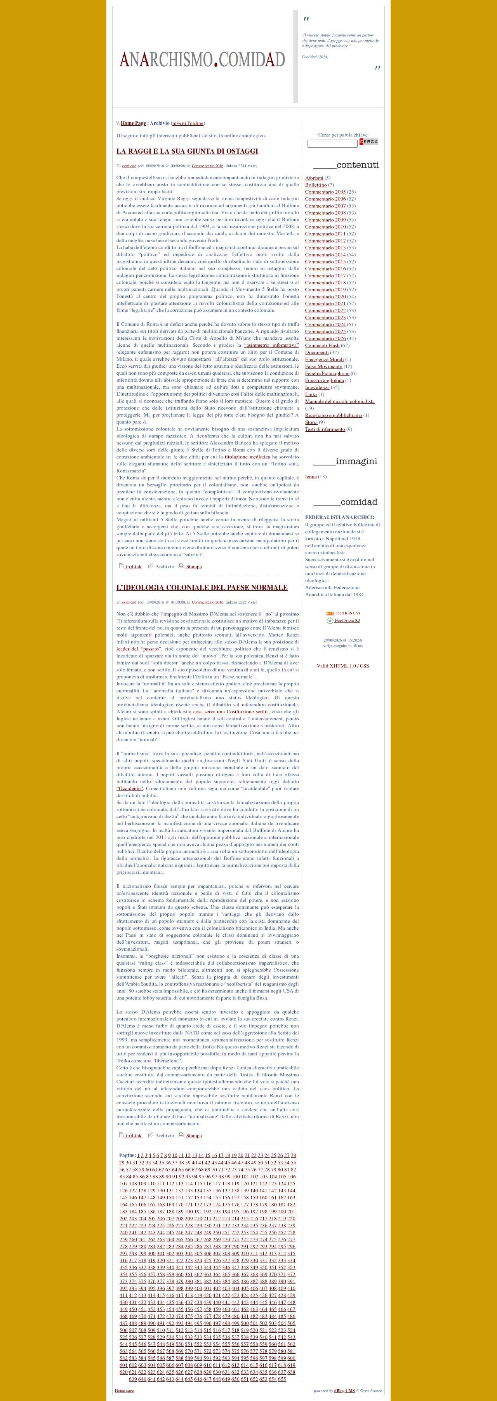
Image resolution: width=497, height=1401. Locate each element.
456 (189, 1309)
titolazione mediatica (247, 456)
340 (170, 1267)
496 (207, 1323)
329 (245, 1260)
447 (282, 1302)
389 (273, 1281)
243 (152, 1232)
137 (226, 1190)
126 (124, 1190)
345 (217, 1267)
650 (235, 1378)
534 (207, 1337)
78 (267, 1169)
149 (161, 1197)
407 (263, 1288)
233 (235, 1225)
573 (217, 1350)
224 (152, 1225)
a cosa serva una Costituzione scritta (229, 711)
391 (291, 1281)
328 (235, 1260)
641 (152, 1378)
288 (217, 1246)
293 (263, 1246)
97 (214, 1176)
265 (180, 1239)
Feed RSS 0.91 (347, 613)
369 (263, 1274)
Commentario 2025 (325, 331)
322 (180, 1260)
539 (254, 1337)
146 (133, 1197)
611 (217, 1364)
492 (170, 1323)
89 (162, 1176)
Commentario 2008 (325, 212)
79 (273, 1169)
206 (161, 1218)
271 (235, 1239)
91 (175, 1176)
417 (180, 1295)
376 (152, 1281)
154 (207, 1197)
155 (217, 1197)
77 (260, 1169)
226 (170, 1225)
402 (217, 1288)
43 (214, 1162)
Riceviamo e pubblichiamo (333, 415)
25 (273, 1155)
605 (161, 1364)
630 (217, 1371)
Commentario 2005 (325, 191)
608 (189, 1364)
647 (207, 1378)
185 (142, 1211)
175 (226, 1204)
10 (174, 1155)
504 (282, 1323)
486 (291, 1316)
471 (152, 1316)
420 (207, 1295)
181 (282, 1204)
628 (198, 1371)
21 (247, 1155)
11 (181, 1155)
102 (254, 1176)
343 (198, 1267)
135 (207, 1190)
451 (142, 1309)
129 (152, 1190)
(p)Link (133, 566)
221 (124, 1225)
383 (217, 1281)
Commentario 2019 (325, 289)
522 (273, 1330)
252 (235, 1232)
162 (282, 1197)
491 (161, 1323)
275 (273, 1239)
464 (263, 1309)
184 (133, 1211)
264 (170, 1239)
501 (254, 1323)
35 (161, 1162)
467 (291, 1309)
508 (142, 1330)
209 (189, 1218)
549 (170, 1343)
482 (254, 1316)
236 (263, 1225)
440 (217, 1302)
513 (189, 1330)
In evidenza (317, 387)
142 (273, 1190)
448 (291, 1302)
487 (124, 1323)
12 (188, 1155)
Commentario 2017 (325, 275)
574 (226, 1350)
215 (245, 1218)
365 (226, 1274)
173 (207, 1204)
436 (180, 1302)
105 (282, 1176)
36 (168, 1162)
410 (291, 1288)
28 (293, 1155)
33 (148, 1162)
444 (254, 1302)
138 (235, 1190)
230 (207, 1225)
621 (133, 1371)
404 (235, 1288)
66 (188, 1169)
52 (273, 1162)
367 (245, 1274)
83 (122, 1176)
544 (124, 1343)
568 (170, 1350)
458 (207, 1309)
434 (161, 1302)
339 (161, 1267)
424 (245, 1295)
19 (234, 1155)
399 (189, 1288)
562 (291, 1343)
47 (240, 1162)
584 (142, 1357)
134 (198, 1190)
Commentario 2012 (325, 240)
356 (142, 1274)
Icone (311, 476)
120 (245, 1183)
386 (245, 1281)
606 (170, 1364)
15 (207, 1155)
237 (273, 1225)
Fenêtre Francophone (327, 373)
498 (226, 1323)
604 (152, 1364)
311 (254, 1253)
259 (124, 1239)
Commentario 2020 (325, 296)
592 (217, 1357)
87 (148, 1176)
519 (245, 1330)
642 (161, 1378)
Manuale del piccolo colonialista (340, 401)
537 (235, 1337)
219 (282, 1218)
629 (207, 1371)
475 (189, 1316)
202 (124, 1218)
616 (263, 1364)
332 (273, 1260)
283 (170, 1246)
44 (221, 1162)
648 (217, 1378)
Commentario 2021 (325, 303)
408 (273, 1288)
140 (254, 1190)
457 (198, 1309)
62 (161, 1169)
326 (217, 1260)
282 (161, 1246)
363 (207, 1274)
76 (254, 1169)
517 (226, 1330)
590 (198, 1357)
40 (194, 1162)
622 (142, 1371)
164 (124, 1204)
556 (235, 1343)
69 (207, 1169)
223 (142, 1225)
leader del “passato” (138, 648)
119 (235, 1183)
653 (263, 1378)
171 (189, 1204)
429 (291, 1295)
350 (263, 1267)
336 (133, 1267)
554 (217, 1343)
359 (170, 1274)
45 (227, 1162)
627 (189, 1371)
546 (142, 1343)
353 (291, 1267)
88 (155, 1176)
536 (226, 1337)
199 (273, 1211)
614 (245, 1364)
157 (235, 1197)
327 (226, 1260)
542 (282, 1337)
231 (217, 1225)
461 (235, 1309)
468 (124, 1316)
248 (198, 1232)
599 (282, 1357)
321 (170, 1260)
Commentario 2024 (325, 324)
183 (124, 1211)
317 (133, 1260)
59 (141, 1169)
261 (142, 1239)
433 (152, 1302)
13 (194, 1155)
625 (170, 1371)
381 (198, 1281)
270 (226, 1239)
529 (161, 1337)
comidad (129, 165)
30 (128, 1162)
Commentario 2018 (325, 282)
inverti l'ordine (187, 122)
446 (273, 1302)
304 (189, 1253)
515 (207, 1330)
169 (170, 1204)
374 (133, 1281)
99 (228, 1176)
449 (124, 1309)
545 (133, 1343)
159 (254, 1197)
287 (207, 1246)
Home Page (133, 123)
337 (142, 1267)
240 (124, 1232)
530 (170, 1337)
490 (152, 1323)
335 (124, 1267)
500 (245, 1323)
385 (235, 1281)
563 (124, 1350)
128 (142, 1190)
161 (273, 1197)
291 (245, 1246)
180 (273, 1204)
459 (217, 1309)
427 (273, 1295)
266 (189, 1239)
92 (181, 1176)
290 (235, 1246)
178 (254, 1204)
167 (152, 1204)
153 (198, 1197)
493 (180, 1323)
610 (207, 1364)
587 (170, 1357)
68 (201, 1169)
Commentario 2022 (325, 310)
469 (133, 1316)
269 (217, 1239)
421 (217, 1295)
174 (217, 1204)
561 (282, 1343)
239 (291, 1225)
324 (198, 1260)
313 (273, 1253)
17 (221, 1155)
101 (245, 1176)
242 (142, 1232)
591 (207, 1357)
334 (291, 1260)
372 (291, 1274)
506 (124, 1330)
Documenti (317, 352)
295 (282, 1246)
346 (226, 1267)
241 (133, 1232)
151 (180, 1197)
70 (214, 1169)
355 (133, 1274)
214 (235, 1218)
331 (263, 1260)
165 (133, 1204)
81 (287, 1169)
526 (133, 1337)
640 (142, 1378)
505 (291, 1323)
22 (254, 1155)
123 (273, 1183)
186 (152, 1211)
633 (245, 1371)
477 (207, 1316)
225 (161, 1225)
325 (207, 1260)
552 (198, 1343)
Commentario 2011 (325, 233)
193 (217, 1211)
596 (254, 1357)
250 (217, 1232)
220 (291, 1218)
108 (133, 1183)
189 (180, 1211)
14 (201, 1155)
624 (161, 1371)
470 (142, 1316)
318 (142, 1260)
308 (226, 1253)
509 (152, 1330)
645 (189, 1378)
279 (133, 1246)
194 (226, 1211)
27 (287, 1155)
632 (235, 1371)
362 (198, 1274)
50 (260, 1162)
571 (198, 1350)
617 (273, 1364)
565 (142, 1350)
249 (207, 1232)
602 (133, 1364)
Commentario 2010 (325, 226)
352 (282, 1267)
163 (291, 1197)
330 (254, 1260)
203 (133, 1218)
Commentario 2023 (325, 317)
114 (189, 1183)
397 (170, 1288)
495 (198, 1323)
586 (161, 1357)
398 (180, 1288)
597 (263, 1357)
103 (264, 1176)
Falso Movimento (323, 366)
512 (180, 1330)
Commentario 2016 (207, 165)
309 (235, 1253)
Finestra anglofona (324, 380)
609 (198, 1364)
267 (198, 1239)
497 (217, 1323)
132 (180, 1190)
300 (152, 1253)
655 (282, 1378)
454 (170, 1309)
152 (189, 1197)
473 (170, 1316)
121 (254, 1183)
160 (263, 1197)
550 (180, 1343)
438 (198, 1302)
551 (189, 1343)
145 (124, 1197)
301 (161, 1253)
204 (142, 1218)
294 (273, 1246)
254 (254, 1232)
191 (198, 1211)
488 (133, 1323)
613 (235, 1364)
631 (226, 1371)
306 (207, 1253)
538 (245, 1337)
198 (263, 1211)
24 (267, 1155)
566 (152, 1350)
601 (124, 1364)
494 (189, 1323)
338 (152, 1267)
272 (245, 1239)
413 (142, 1295)
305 (198, 1253)
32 (141, 1162)
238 (282, 1225)
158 (245, 1197)
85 (135, 1176)
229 (198, 1225)
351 (273, 1267)
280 (142, 1246)
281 (152, 1246)
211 (207, 1218)
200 (282, 1211)
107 (124, 1183)
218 (273, 1218)
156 (226, 1197)
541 (273, 1337)
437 (189, 1302)
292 (254, 1246)
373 (124, 1281)
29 (122, 1162)
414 (152, 1295)
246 (180, 1232)
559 (263, 1343)
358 (161, 1274)
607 (180, 1364)
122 (263, 1183)
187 (161, 1211)
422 (226, 1295)
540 (263, 1337)
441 (226, 1302)
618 (282, 1364)
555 (226, 1343)
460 (226, 1309)
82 (293, 1169)
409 (282, 1288)
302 (170, 1253)
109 (142, 1183)
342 (189, 1267)
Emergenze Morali (324, 359)
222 (133, 1225)
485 (282, 1316)
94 (195, 1176)
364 (217, 1274)
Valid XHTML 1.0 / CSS (343, 665)
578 (263, 1350)
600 (291, 1357)
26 (280, 1155)
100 (236, 1176)
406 (254, 1288)
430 (124, 1302)
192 (207, 1211)
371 (282, 1274)
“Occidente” (129, 788)
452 (152, 1309)
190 (189, 1211)
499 (235, 1323)
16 (214, 1155)
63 (168, 1169)
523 (282, 1330)
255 (263, 1232)
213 (226, 1218)
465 (273, 1309)
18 (227, 1155)
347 (235, 1267)
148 (152, 1197)
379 (180, 1281)
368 (254, 1274)
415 (161, 1295)
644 (180, 1378)
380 (189, 1281)
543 (291, 1337)
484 (273, 1316)
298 (133, 1253)
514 (198, 1330)
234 (245, 1225)
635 (263, 1371)
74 (240, 1169)
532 (189, 1337)
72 (227, 1169)
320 (161, 1260)
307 (217, 1253)
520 (254, 1330)
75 (247, 1169)
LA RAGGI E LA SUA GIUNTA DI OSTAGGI (187, 151)
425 (254, 1295)
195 (235, 1211)
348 (245, 1267)
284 (180, 1246)
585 (152, 1357)
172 (198, 1204)
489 (142, 1323)
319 (152, 1260)
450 (133, 1309)
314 (282, 1253)
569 (180, 1350)
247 (189, 1232)
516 (217, 1330)
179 (263, 1204)
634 (254, 1371)
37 (174, 1162)
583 (133, 1357)
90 (168, 1176)
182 (291, 1204)
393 (133, 1288)
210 (198, 1218)
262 (152, 1239)
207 (170, 1218)
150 (170, 1197)
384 (226, 1281)
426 (263, 1295)
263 (161, 1239)
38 (181, 1162)
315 (291, 1253)
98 (221, 1176)
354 (124, 1274)
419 (198, 1295)
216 (254, 1218)
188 (170, 1211)
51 (267, 1162)
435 (170, 1302)
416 (170, 1295)
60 (148, 1169)
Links (311, 394)
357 (152, 1274)
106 (292, 1176)
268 (207, 1239)
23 (260, 1155)
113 (180, 1183)
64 (174, 1169)
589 (189, 1357)
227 (180, 1225)
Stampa (193, 566)
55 (293, 1162)
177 (245, 1204)
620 (124, 1371)
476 (198, 1316)
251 (226, 1232)
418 (189, 1295)
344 (207, 1267)
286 (198, 1246)
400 (198, 1288)
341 (180, 1267)
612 (226, 1364)
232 (226, 1225)
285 (189, 1246)
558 (254, 1343)
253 (245, 1232)
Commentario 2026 (325, 338)
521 (263, 1330)
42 (207, 1162)
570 (189, 1350)
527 (142, 1337)
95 (201, 1176)
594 (235, 1357)
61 (155, 1169)
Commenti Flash (322, 345)
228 (189, 1225)
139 (245, 1190)
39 (188, 1162)
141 (263, 1190)
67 (194, 1169)
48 (247, 1162)
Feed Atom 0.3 (347, 620)
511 (170, 1330)
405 (245, 1288)
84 (129, 1176)
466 (282, 1309)
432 (142, 1302)
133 (189, 1190)
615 (254, 1364)
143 (282, 1190)
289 (226, 1246)
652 (254, 1378)
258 (291, 1232)
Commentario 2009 (325, 219)
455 (180, 1309)
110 (152, 1183)
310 (245, 1253)
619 (291, 1364)
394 (142, 1288)
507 (133, 1330)
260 (133, 1239)
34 (155, 1162)
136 (217, 1190)
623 (152, 1371)
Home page (124, 1390)
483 (263, 1316)
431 (133, 1302)
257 (282, 1232)
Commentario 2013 (325, 247)
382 (207, 1281)
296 (291, 1246)
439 (207, 1302)
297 (124, 1253)
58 (135, 1169)
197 (254, 1211)
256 (273, 1232)
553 (207, 1343)
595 (245, 1357)
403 (226, 1288)
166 (142, 1204)
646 (198, 1378)
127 (133, 1190)
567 (161, 1350)
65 (181, 1169)
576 (245, 1350)
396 (161, 1288)
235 (254, 1225)
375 (142, 1281)
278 (124, 1246)
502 (263, 1323)
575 (235, 1350)
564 (133, 1350)
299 (142, 1253)
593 (226, 1357)
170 (180, 1204)
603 (142, 1364)
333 (282, 1260)
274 (263, 1239)
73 (234, 1169)
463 (254, 1309)
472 (161, 1316)
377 (161, 1281)
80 (280, 1169)
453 (161, 1309)
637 (282, 1371)
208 (180, 1218)
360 (180, 1274)
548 (161, 1343)
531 (180, 1337)
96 (208, 1176)
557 (245, 1343)
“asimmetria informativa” (271, 344)
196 (245, 1211)
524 (291, 1330)
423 (235, 1295)
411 (124, 1295)
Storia (311, 422)
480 (235, 1316)
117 (217, 1183)
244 (161, 1232)
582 (124, 1357)
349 (254, 1267)
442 (235, 1302)
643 (170, 1378)
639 (133, 1378)
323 (189, 1260)
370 (273, 1274)
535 (217, 1337)
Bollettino (316, 184)
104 (273, 1176)
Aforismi (314, 177)
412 (133, 1295)
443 (245, 1302)
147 (142, 1197)
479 (226, 1316)
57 (128, 1169)
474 (180, 1316)
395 (152, 1288)
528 (152, 1337)
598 (273, 1357)
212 (217, 1218)
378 (170, 1281)
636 (273, 1371)
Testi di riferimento (325, 428)
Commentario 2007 (325, 205)
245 (170, 1232)
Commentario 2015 (325, 261)
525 (124, 1337)
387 (254, 1281)
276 (282, 1239)
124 (282, 1183)
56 (122, 1169)
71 (221, 1169)
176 (235, 1204)
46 (234, 1162)
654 (273, 1378)
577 (254, 1350)
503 (273, 1323)
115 (198, 1183)
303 (180, 1253)
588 (180, 1357)
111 (161, 1183)
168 (161, 1204)
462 (245, 1309)
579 (273, 1350)
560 (273, 1343)
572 (207, 1350)
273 (254, 1239)
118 (226, 1183)
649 (226, 1378)
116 (207, 1183)
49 (254, 1162)
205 (152, 1218)
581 (291, 1350)
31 (135, 1162)
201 (291, 1211)
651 (245, 1378)
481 (245, 1316)
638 (291, 1371)
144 (291, 1190)
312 (263, 1253)
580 (282, 1350)
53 (280, 1162)
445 (263, 1302)
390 (282, 1281)
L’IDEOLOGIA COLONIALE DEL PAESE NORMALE (202, 587)
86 (142, 1176)
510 (161, 1330)
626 (180, 1371)
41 (201, 1162)
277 (291, 1239)
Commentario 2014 (325, 254)
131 (170, 1190)
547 (152, 1343)
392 (124, 1288)
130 (161, 1190)
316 (124, 1260)
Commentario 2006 (325, 198)
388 (263, 1281)
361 (189, 1274)
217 (263, 1218)
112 (170, 1183)
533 (198, 1337)
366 (235, 1274)
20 (240, 1155)
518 (235, 1330)
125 (291, 1183)
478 (217, 1316)
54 (287, 1162)
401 (207, 1288)
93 (188, 1176)
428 (282, 1295)
